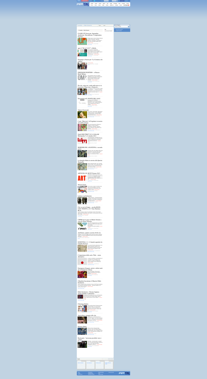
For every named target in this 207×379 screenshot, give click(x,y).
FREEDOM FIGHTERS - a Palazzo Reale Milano (89, 73)
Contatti (79, 373)
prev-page (109, 359)
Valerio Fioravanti (83, 110)
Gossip (128, 3)
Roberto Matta (82, 326)
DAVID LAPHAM (98, 362)
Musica (104, 3)
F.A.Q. (99, 373)
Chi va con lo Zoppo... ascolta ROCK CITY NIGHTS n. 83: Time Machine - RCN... (89, 208)
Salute (103, 5)
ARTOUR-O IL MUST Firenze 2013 (89, 173)
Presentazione (90, 372)
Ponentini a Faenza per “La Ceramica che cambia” (90, 60)
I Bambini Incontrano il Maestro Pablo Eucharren (89, 282)
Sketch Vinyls (82, 185)
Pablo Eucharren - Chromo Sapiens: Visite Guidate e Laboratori (88, 293)
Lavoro (121, 5)
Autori (104, 25)
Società (92, 3)
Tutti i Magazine (126, 5)
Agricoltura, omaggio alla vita (87, 315)
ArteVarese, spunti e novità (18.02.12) (89, 233)
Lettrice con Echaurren (85, 196)
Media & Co (112, 5)
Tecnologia (115, 3)
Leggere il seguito (90, 42)
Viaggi (111, 3)
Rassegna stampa (101, 372)
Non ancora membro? (119, 29)
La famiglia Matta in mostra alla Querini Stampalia (90, 161)
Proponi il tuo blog (119, 30)
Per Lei (92, 5)
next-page (112, 359)
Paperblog (83, 4)
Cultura (96, 3)
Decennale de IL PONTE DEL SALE (89, 98)
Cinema (100, 3)
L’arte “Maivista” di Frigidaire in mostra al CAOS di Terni (90, 122)
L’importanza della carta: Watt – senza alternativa (89, 256)
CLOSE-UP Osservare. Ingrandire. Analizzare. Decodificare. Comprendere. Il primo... (90, 35)
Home (79, 0)
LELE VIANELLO (89, 362)
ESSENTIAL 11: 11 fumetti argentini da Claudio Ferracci (90, 243)
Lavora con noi (80, 374)
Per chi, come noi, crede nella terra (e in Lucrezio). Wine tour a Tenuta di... (90, 86)
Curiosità (123, 3)
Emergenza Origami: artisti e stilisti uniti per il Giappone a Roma (90, 269)
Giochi (100, 25)
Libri (107, 3)
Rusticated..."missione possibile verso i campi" (89, 339)
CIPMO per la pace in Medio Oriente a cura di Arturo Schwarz (89, 220)
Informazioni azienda (91, 374)
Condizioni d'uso (90, 373)
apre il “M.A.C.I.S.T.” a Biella (87, 48)
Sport (119, 3)
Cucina (99, 5)
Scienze (107, 5)
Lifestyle (116, 5)
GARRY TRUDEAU (80, 362)
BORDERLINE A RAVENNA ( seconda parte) (90, 148)
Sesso (96, 5)
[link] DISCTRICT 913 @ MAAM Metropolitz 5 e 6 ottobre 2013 (88, 135)
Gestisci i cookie (100, 374)
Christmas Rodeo (83, 304)
